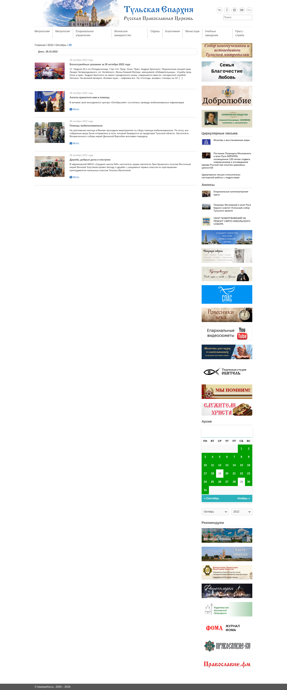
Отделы (155, 31)
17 (205, 473)
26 (219, 481)
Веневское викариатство (122, 33)
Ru (249, 10)
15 (241, 465)
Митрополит (62, 31)
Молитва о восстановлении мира (232, 140)
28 (234, 481)
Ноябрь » (244, 498)
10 (205, 465)
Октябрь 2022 (227, 432)
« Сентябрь (211, 498)
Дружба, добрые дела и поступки (90, 159)
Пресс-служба (239, 33)
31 (205, 490)
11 (212, 465)
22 (241, 473)
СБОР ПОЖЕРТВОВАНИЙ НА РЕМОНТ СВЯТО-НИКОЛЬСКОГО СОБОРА (232, 221)
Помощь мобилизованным (86, 125)
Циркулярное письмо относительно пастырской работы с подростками (221, 176)
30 (248, 481)
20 (226, 473)
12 (219, 465)
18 (212, 473)
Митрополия (42, 31)
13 (226, 465)
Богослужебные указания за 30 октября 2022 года (100, 64)
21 (234, 473)
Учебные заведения (211, 33)
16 (248, 465)
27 (226, 481)
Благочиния (172, 31)
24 (205, 481)
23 (248, 473)
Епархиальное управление (85, 33)
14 (234, 465)
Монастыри (192, 31)
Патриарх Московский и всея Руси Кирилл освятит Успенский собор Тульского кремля (232, 207)
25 (212, 481)
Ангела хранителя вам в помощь (90, 97)
